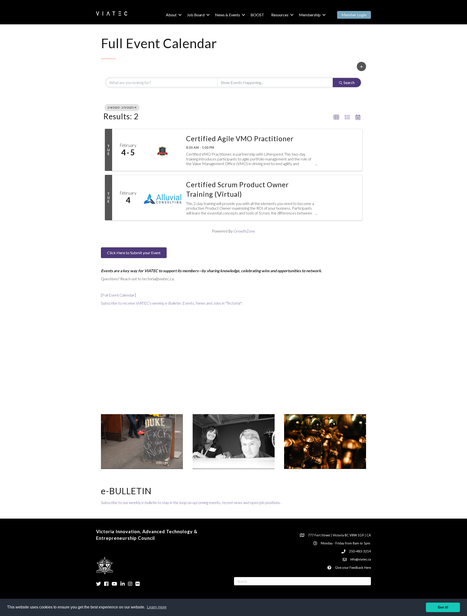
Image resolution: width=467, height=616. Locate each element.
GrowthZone (244, 231)
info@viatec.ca (360, 559)
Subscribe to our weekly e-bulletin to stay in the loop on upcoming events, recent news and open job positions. (191, 502)
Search (349, 82)
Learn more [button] (157, 607)
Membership (310, 14)
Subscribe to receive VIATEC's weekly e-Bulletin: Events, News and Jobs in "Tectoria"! (171, 303)
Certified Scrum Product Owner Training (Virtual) (237, 189)
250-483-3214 (360, 551)
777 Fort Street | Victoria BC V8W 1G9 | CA (339, 535)
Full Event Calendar (118, 295)
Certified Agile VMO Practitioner (240, 138)
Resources (279, 14)
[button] (361, 66)
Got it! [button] (443, 607)
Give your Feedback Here (353, 567)
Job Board (196, 14)
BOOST (257, 14)
